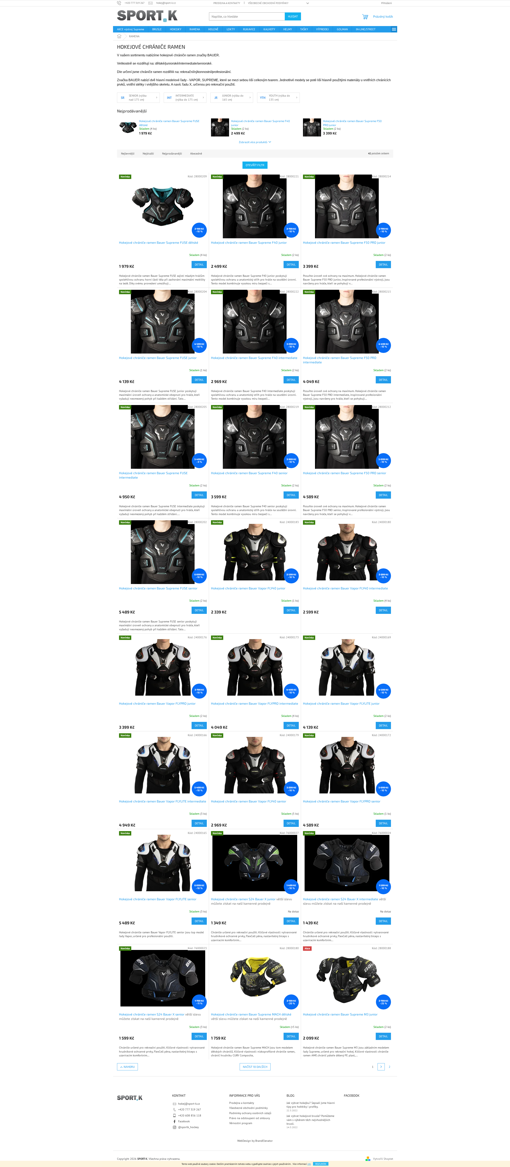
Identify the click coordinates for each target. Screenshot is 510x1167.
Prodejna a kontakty (226, 3)
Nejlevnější (127, 153)
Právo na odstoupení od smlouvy (249, 1118)
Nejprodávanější (172, 153)
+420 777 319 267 (189, 1109)
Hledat (293, 16)
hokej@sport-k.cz (189, 1103)
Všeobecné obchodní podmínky (268, 3)
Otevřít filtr (255, 165)
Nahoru (129, 1066)
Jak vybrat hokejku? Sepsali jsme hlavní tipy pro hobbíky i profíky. (311, 1104)
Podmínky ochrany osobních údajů (250, 1113)
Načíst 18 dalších (255, 1066)
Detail (199, 264)
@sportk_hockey (188, 1127)
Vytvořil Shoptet (383, 1158)
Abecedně (196, 153)
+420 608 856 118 (189, 1115)
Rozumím (320, 1163)
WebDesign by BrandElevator (255, 1141)
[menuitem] (130, 29)
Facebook (184, 1121)
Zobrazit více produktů (253, 142)
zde (309, 1163)
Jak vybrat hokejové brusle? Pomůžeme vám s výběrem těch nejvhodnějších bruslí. (310, 1120)
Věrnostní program (240, 1123)
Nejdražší (148, 153)
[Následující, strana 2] (381, 1066)
